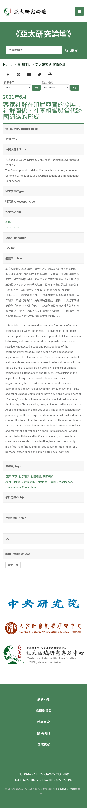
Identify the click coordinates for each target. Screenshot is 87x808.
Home (7, 64)
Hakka (16, 482)
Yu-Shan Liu (12, 227)
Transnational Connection (20, 487)
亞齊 (8, 476)
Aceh (8, 482)
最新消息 (43, 699)
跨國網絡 (48, 476)
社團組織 (36, 476)
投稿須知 (43, 733)
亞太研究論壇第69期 (50, 64)
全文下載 (13, 565)
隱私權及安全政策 (66, 788)
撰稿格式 (43, 744)
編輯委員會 (43, 710)
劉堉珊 (9, 222)
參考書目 (9, 82)
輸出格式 (47, 82)
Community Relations (34, 482)
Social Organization (60, 482)
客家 (14, 476)
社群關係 (24, 476)
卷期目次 (23, 64)
